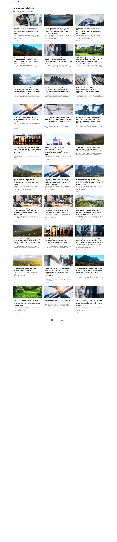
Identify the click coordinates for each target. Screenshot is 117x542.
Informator (16, 2)
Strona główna (101, 2)
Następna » (63, 320)
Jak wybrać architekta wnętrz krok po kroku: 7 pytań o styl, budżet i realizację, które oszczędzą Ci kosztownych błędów (58, 210)
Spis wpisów (93, 2)
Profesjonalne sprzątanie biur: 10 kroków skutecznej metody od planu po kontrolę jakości (26, 119)
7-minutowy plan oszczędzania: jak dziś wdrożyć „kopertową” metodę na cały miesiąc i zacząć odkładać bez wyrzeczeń (88, 149)
